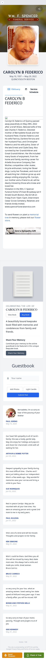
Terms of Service (29, 649)
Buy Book (25, 315)
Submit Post (23, 395)
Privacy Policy (16, 649)
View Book (12, 315)
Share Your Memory (16, 353)
